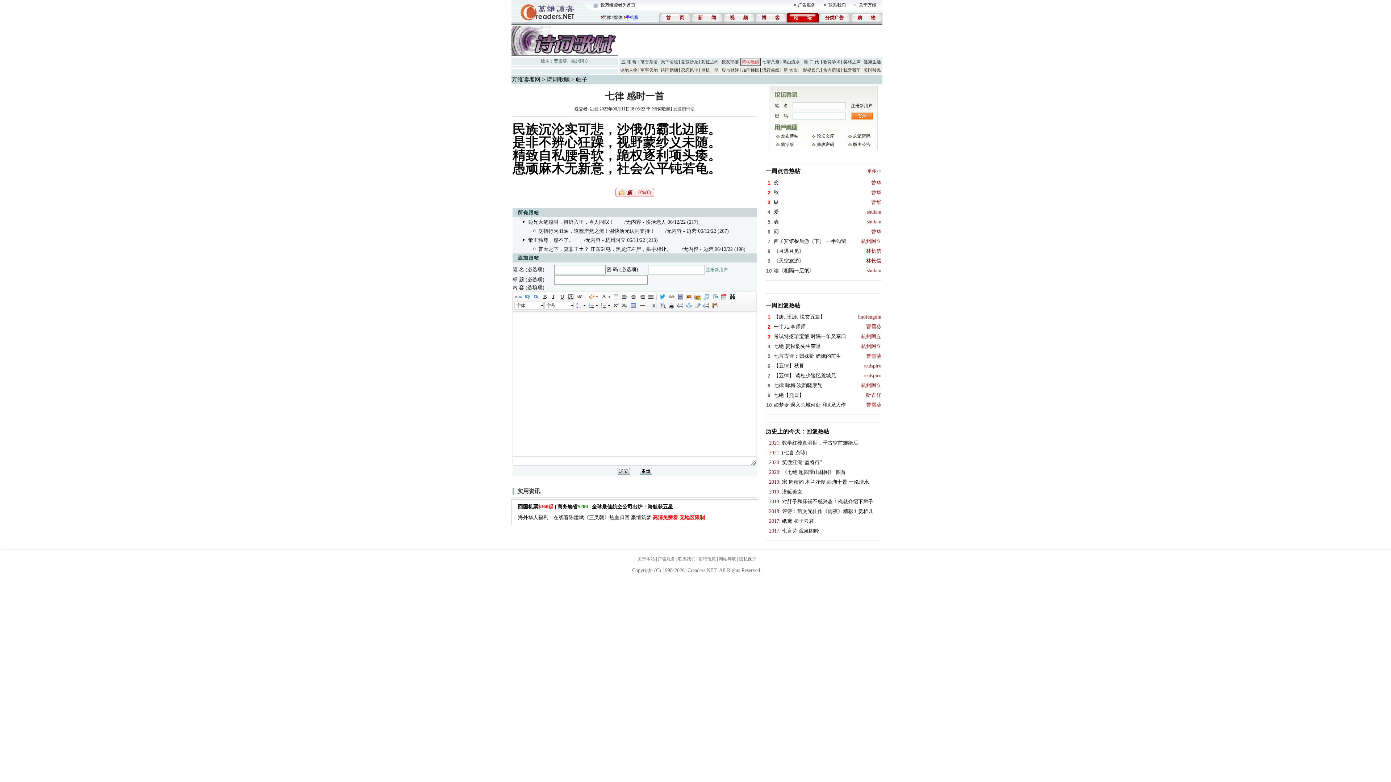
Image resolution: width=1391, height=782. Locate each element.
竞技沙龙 (689, 61)
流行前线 (771, 70)
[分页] (680, 305)
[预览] (662, 305)
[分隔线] (642, 305)
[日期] (723, 296)
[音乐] (706, 296)
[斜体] (553, 296)
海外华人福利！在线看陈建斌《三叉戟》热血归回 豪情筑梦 (611, 517)
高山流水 (791, 61)
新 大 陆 (791, 70)
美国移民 (872, 70)
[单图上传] (688, 296)
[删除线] (579, 296)
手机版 (632, 17)
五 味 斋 (628, 61)
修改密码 (825, 144)
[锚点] (688, 305)
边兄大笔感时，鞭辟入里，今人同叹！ (571, 222)
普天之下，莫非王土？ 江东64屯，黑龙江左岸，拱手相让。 (605, 249)
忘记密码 (861, 136)
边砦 (594, 109)
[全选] (653, 305)
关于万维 (867, 5)
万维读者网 (525, 79)
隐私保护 (747, 559)
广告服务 (806, 5)
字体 (521, 305)
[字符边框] (570, 296)
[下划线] (561, 296)
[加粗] (544, 296)
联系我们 (837, 5)
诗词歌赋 (750, 61)
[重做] (535, 296)
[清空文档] (615, 296)
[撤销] (527, 296)
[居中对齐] (633, 296)
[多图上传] (697, 296)
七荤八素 (771, 61)
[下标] (624, 305)
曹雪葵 (560, 61)
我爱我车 (852, 70)
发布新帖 (789, 136)
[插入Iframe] (714, 296)
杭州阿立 (580, 61)
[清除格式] (697, 305)
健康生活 (872, 61)
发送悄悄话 (684, 109)
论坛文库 (825, 136)
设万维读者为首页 (618, 5)
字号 (551, 305)
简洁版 (787, 144)
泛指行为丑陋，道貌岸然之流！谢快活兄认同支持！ (596, 231)
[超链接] (671, 296)
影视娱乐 (811, 70)
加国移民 (750, 70)
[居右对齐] (642, 296)
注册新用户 (717, 269)
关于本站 (646, 559)
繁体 (618, 17)
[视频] (680, 296)
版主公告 (861, 144)
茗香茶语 (649, 61)
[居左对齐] (624, 296)
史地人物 (629, 70)
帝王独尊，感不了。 (551, 240)
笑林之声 (852, 61)
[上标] (615, 305)
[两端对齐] (650, 296)
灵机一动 (710, 70)
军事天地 (649, 70)
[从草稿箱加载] (714, 305)
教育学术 (831, 61)
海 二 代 (811, 61)
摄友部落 (730, 61)
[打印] (671, 305)
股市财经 (730, 70)
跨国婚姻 (669, 70)
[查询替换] (732, 296)
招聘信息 (707, 559)
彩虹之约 (710, 61)
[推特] (662, 296)
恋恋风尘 (689, 70)
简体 (606, 17)
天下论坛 (669, 61)
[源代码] (518, 296)
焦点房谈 (831, 70)
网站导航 (727, 559)
